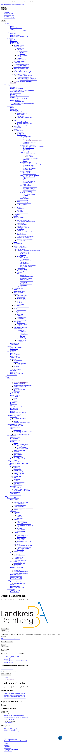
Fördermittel (13, 486)
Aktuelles (16, 443)
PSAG (25, 197)
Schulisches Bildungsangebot (21, 382)
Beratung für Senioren (19, 432)
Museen (12, 584)
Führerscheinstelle (18, 130)
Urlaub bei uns (14, 499)
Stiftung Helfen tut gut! (16, 414)
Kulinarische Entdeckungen (21, 571)
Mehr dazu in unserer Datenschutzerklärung (13, 4)
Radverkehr (13, 441)
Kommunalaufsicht (18, 243)
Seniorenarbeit (17, 430)
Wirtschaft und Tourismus (20, 327)
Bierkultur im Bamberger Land (24, 77)
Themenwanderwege (22, 537)
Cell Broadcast (23, 282)
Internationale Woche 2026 (17, 587)
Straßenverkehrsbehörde (23, 307)
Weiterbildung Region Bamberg (22, 490)
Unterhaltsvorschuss (22, 234)
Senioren (12, 428)
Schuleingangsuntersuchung (30, 187)
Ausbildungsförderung (22, 295)
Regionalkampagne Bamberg (21, 70)
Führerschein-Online (15, 100)
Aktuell (15, 398)
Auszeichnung (20, 48)
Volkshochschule (14, 392)
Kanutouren (17, 512)
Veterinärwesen (17, 321)
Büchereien (13, 402)
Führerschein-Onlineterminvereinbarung (24, 103)
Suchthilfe (25, 195)
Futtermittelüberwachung (23, 324)
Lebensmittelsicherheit (19, 246)
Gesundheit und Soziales (13, 415)
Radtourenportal (21, 531)
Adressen (22, 333)
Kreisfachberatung (21, 320)
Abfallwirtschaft (18, 111)
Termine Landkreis (15, 357)
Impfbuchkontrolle (28, 191)
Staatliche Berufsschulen (20, 386)
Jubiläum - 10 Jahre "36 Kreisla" (28, 80)
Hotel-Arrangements (19, 503)
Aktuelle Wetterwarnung (26, 284)
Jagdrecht (19, 210)
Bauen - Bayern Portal (22, 122)
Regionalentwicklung (15, 44)
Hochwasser (23, 255)
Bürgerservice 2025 (12, 375)
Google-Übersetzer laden (7, 641)
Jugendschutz (20, 229)
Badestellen (29, 155)
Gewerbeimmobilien (19, 472)
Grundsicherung (21, 298)
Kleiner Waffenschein (25, 260)
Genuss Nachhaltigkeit (19, 563)
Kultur (15, 242)
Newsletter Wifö (18, 483)
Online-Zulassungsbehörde (20, 98)
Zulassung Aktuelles (22, 340)
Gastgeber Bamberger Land (21, 502)
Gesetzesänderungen (25, 259)
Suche (2, 653)
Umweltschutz (17, 312)
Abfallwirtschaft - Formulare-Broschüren (24, 90)
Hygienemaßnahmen (28, 148)
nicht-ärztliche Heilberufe (29, 142)
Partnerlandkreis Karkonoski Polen (19, 36)
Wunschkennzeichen (22, 339)
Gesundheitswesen (18, 132)
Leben (5, 376)
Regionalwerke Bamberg (16, 461)
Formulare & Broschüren (16, 88)
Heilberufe (19, 201)
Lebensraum (10, 38)
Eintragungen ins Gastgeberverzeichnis (23, 508)
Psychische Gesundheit (29, 177)
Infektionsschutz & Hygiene (24, 203)
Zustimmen (4, 9)
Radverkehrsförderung (19, 450)
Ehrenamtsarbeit (14, 408)
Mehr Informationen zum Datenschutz (10, 639)
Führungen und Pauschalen (17, 567)
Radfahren (16, 519)
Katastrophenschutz (25, 253)
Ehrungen (12, 411)
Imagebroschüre (18, 360)
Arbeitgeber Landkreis (16, 347)
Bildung (9, 378)
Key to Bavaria (17, 474)
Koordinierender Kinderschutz (24, 231)
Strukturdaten (17, 467)
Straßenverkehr (17, 305)
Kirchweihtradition (15, 586)
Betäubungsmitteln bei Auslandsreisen (32, 151)
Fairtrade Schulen (21, 57)
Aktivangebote (17, 568)
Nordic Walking (21, 538)
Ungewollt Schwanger (29, 165)
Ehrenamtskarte (14, 409)
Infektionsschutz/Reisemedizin (27, 145)
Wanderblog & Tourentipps (24, 541)
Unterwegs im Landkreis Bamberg (25, 446)
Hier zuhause (13, 41)
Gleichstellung (17, 214)
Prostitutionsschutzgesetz (29, 174)
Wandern (16, 534)
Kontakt (16, 396)
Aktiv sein (13, 511)
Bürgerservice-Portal (15, 93)
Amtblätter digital (21, 363)
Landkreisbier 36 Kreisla (20, 74)
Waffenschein (23, 262)
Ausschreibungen (14, 344)
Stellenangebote (14, 349)
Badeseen (19, 516)
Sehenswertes (13, 553)
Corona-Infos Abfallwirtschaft (24, 117)
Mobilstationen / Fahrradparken (18, 459)
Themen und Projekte (19, 482)
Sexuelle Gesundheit (25, 171)
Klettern (16, 532)
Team (15, 477)
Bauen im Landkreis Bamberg (24, 123)
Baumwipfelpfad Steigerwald (24, 545)
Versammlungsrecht (22, 271)
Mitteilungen (23, 331)
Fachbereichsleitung (22, 224)
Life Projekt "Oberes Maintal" (21, 68)
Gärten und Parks (18, 558)
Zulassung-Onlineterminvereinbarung (19, 96)
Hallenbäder (20, 518)
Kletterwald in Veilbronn (23, 548)
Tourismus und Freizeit (13, 498)
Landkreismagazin (18, 367)
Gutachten (25, 138)
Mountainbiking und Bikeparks (25, 525)
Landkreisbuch (17, 369)
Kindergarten (20, 230)
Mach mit (19, 58)
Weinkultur (16, 566)
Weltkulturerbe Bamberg (20, 560)
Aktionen (22, 54)
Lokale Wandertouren (22, 535)
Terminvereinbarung (15, 104)
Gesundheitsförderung (22, 200)
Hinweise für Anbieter (16, 576)
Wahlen (12, 29)
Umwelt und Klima (12, 460)
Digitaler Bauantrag (22, 124)
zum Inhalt (6, 12)
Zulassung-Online (14, 97)
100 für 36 (13, 83)
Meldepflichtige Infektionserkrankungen (33, 146)
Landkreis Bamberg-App (16, 373)
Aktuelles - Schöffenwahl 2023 (25, 239)
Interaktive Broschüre (15, 495)
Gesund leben (13, 417)
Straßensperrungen (21, 310)
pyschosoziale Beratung (29, 194)
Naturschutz (20, 314)
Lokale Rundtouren (22, 522)
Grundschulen (17, 380)
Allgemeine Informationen (26, 258)
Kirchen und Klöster (19, 557)
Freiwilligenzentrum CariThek (18, 412)
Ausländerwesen (18, 119)
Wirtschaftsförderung (15, 476)
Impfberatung (26, 149)
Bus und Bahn (14, 438)
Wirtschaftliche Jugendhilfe (24, 237)
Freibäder (19, 515)
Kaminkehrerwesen (22, 269)
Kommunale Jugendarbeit (23, 227)
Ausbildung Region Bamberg (21, 489)
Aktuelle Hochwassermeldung (24, 286)
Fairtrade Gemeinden (22, 55)
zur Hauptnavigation (9, 15)
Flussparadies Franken (19, 61)
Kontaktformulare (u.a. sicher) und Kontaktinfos (16, 717)
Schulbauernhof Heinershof (24, 547)
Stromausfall (23, 275)
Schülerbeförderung (15, 440)
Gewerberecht (20, 208)
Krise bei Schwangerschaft (30, 168)
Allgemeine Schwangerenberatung (32, 164)
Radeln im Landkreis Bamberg (21, 444)
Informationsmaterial (19, 473)
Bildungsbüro (13, 404)
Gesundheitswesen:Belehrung (34, 140)
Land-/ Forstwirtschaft (22, 213)
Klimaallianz (17, 62)
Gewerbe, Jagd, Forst (19, 207)
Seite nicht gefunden (9, 679)
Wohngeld (19, 302)
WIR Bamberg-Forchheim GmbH (22, 71)
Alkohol (25, 179)
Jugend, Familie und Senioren (14, 424)
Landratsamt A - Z (15, 110)
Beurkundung (20, 223)
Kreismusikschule (14, 393)
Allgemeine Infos (21, 521)
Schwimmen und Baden (29, 153)
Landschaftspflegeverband (20, 65)
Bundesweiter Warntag (26, 278)
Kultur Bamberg (14, 592)
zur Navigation (7, 16)
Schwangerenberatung (25, 162)
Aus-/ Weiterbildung (15, 487)
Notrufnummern (24, 285)
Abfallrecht (19, 315)
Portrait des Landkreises (7, 669)
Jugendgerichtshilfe (22, 226)
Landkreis (6, 23)
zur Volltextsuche (8, 13)
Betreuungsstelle (21, 297)
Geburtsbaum (13, 39)
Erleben (6, 496)
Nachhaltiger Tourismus (16, 577)
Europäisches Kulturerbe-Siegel (22, 72)
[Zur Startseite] (24, 627)
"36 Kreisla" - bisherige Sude (24, 75)
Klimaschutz (17, 245)
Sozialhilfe (19, 301)
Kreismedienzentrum (15, 395)
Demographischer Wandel (17, 425)
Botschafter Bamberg (19, 45)
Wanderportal (20, 540)
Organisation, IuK (18, 288)
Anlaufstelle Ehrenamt (16, 406)
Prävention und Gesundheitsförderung (29, 175)
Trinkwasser (26, 159)
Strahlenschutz (20, 318)
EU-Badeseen (29, 156)
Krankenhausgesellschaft (20, 418)
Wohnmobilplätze (18, 509)
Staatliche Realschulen (19, 383)
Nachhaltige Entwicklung (20, 247)
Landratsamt (7, 84)
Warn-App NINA (24, 279)
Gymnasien (16, 388)
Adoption (19, 218)
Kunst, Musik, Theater (16, 581)
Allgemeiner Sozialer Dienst (24, 220)
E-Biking (19, 526)
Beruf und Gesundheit (25, 136)
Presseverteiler (14, 356)
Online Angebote (21, 114)
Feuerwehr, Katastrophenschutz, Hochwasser (28, 250)
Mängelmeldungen (18, 457)
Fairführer (19, 49)
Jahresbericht (17, 366)
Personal (16, 289)
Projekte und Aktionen (22, 51)
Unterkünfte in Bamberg (20, 505)
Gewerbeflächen (18, 470)
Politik (8, 25)
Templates (22, 336)
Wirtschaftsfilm (17, 469)
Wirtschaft (9, 464)
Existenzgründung (15, 492)
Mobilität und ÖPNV (12, 435)
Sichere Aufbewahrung (26, 266)
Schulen (12, 379)
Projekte (22, 52)
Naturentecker (20, 550)
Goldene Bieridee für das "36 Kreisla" (26, 78)
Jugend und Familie (19, 217)
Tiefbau (15, 308)
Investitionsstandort (15, 466)
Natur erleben (17, 544)
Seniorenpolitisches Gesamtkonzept (23, 431)
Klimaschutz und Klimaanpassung (19, 463)
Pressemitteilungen (15, 354)
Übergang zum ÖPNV (22, 448)
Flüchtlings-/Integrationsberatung (22, 422)
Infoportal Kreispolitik (16, 28)
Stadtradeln (16, 451)
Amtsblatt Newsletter (22, 365)
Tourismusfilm (17, 554)
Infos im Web (20, 116)
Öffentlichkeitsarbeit (12, 352)
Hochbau (16, 216)
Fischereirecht (20, 211)
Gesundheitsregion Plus (29, 181)
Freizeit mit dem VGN (16, 579)
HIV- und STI (26, 172)
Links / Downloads (18, 454)
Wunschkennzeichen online (17, 91)
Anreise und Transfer (19, 506)
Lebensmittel (26, 139)
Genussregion (13, 561)
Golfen (15, 542)
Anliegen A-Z (13, 87)
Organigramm (13, 109)
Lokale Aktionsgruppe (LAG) (21, 67)
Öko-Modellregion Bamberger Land (23, 81)
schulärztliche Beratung (29, 188)
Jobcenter (16, 421)
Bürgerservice (10, 85)
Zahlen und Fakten (15, 35)
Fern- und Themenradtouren (24, 524)
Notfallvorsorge (21, 273)
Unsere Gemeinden (15, 42)
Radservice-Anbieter (22, 447)
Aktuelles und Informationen (21, 573)
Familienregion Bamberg (20, 59)
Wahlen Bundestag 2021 (20, 30)
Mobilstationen (17, 453)
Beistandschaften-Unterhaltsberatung (26, 221)
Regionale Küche (18, 564)
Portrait (9, 32)
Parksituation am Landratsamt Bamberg (14, 715)
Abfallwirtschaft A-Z (22, 113)
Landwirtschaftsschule (19, 389)
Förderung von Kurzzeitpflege (21, 434)
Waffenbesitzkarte (24, 263)
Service (15, 399)
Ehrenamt (9, 405)
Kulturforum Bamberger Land (21, 64)
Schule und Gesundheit (26, 185)
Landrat (12, 26)
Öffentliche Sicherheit (19, 249)
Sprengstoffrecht (21, 268)
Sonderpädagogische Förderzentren (22, 385)
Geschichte (13, 33)
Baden (15, 513)
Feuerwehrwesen (24, 252)
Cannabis (25, 178)
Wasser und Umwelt (25, 152)
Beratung (16, 401)
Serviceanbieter (21, 529)
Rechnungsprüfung (18, 292)
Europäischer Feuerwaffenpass (28, 265)
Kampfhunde (20, 272)
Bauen (15, 120)
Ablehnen (3, 7)
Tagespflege (20, 233)
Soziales (16, 294)
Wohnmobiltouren (18, 551)
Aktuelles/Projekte (15, 437)
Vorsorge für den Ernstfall (26, 281)
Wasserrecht (17, 325)
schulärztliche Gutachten (29, 190)
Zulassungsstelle (18, 328)
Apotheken (26, 143)
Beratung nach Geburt (28, 166)
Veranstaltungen (14, 493)
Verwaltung (10, 106)
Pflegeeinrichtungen (25, 198)
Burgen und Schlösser (19, 555)
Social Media (13, 372)
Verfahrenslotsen (21, 240)
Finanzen (16, 129)
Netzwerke (26, 184)
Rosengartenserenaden (19, 583)
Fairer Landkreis (18, 46)
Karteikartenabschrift (19, 101)
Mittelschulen (17, 391)
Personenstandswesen (19, 291)
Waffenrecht (20, 256)
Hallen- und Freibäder (32, 158)
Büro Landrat (17, 126)
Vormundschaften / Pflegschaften (25, 236)
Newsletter (13, 370)
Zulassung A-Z (20, 341)
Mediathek (22, 337)
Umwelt (25, 161)
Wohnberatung (20, 304)
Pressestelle (13, 353)
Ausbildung (13, 350)
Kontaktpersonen (14, 343)
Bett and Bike (20, 528)
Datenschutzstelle (18, 127)
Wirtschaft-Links (18, 485)
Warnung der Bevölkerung (26, 276)
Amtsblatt (16, 362)
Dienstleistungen (24, 334)
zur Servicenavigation (9, 18)
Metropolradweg (18, 456)
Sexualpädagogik (27, 169)
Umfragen (12, 94)
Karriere (9, 346)
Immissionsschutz (21, 317)
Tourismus (16, 311)
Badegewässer (20, 133)
